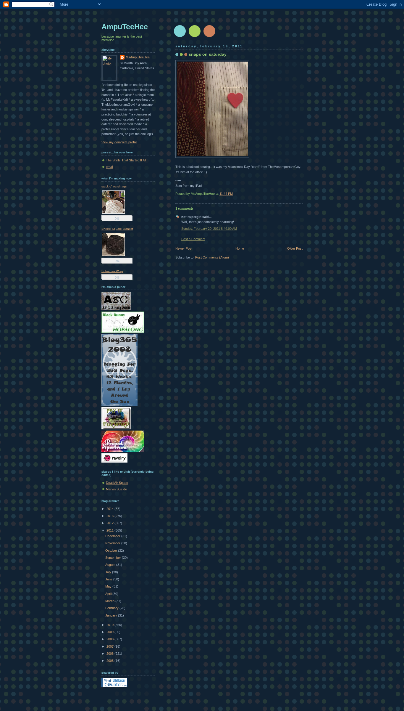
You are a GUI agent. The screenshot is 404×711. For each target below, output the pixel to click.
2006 (110, 653)
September (113, 557)
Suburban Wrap (112, 271)
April (108, 594)
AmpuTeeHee (124, 27)
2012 (110, 523)
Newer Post (183, 248)
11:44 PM (226, 193)
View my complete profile (119, 142)
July (108, 572)
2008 (110, 639)
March (110, 601)
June (109, 579)
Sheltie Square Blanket (117, 228)
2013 (110, 516)
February (112, 608)
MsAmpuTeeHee (138, 57)
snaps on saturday (208, 54)
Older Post (295, 248)
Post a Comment (193, 239)
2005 (110, 660)
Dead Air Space (117, 482)
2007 (110, 646)
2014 (110, 509)
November (113, 543)
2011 (110, 530)
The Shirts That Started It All (126, 160)
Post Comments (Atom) (212, 257)
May (108, 586)
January (111, 615)
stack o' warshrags (114, 186)
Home (239, 248)
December (113, 536)
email (109, 166)
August (110, 564)
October (111, 550)
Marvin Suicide (116, 489)
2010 (110, 625)
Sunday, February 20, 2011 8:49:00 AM (209, 228)
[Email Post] (302, 193)
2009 (110, 632)
